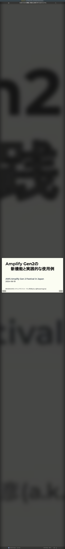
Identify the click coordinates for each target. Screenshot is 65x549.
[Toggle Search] (56, 3)
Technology (46, 547)
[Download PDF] (56, 547)
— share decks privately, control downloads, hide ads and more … (32, 0)
